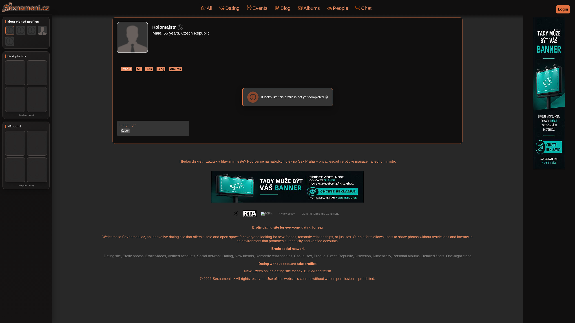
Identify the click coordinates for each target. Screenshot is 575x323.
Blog (285, 8)
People (340, 8)
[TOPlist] (267, 214)
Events (260, 8)
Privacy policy (286, 213)
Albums (311, 8)
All (209, 8)
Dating (232, 8)
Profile (126, 69)
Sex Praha (306, 161)
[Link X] (236, 215)
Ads (149, 69)
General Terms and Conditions (320, 213)
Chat (366, 8)
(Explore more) (26, 115)
